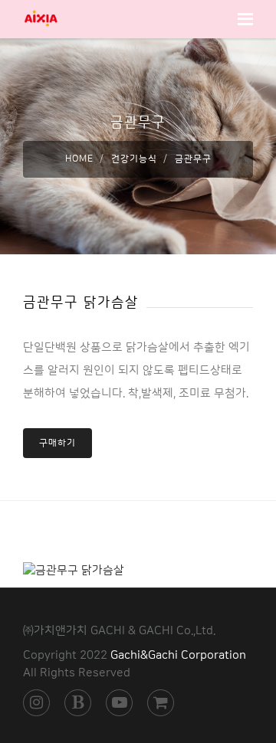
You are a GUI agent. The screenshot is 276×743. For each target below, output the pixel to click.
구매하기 (57, 443)
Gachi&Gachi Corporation (178, 655)
